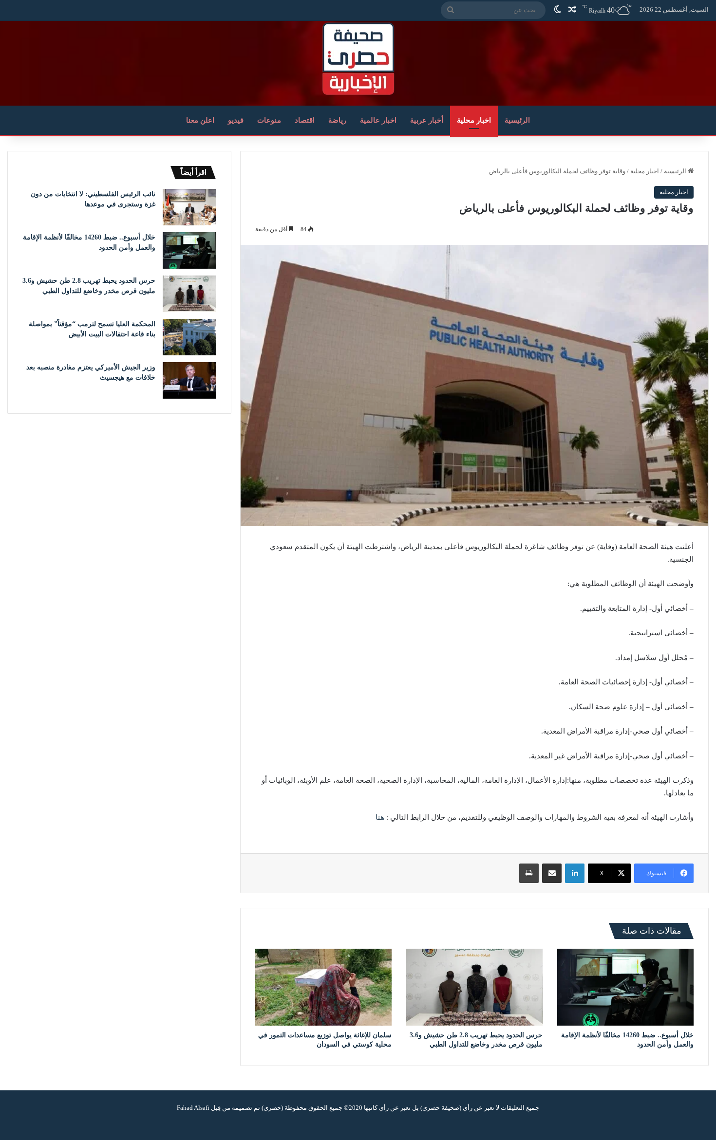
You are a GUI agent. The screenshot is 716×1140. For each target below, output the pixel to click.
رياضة (337, 120)
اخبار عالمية (378, 120)
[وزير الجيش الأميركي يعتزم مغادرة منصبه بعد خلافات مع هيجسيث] (189, 380)
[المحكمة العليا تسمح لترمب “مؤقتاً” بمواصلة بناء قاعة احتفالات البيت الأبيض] (189, 337)
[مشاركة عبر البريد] (552, 873)
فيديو (236, 120)
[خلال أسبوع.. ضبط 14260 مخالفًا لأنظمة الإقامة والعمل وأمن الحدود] (625, 987)
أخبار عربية (426, 120)
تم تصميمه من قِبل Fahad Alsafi (218, 1107)
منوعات (269, 120)
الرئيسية (517, 120)
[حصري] (358, 58)
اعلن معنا (200, 120)
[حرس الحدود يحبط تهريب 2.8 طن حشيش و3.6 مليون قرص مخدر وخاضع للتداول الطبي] (474, 987)
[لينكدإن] (574, 873)
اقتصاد (305, 120)
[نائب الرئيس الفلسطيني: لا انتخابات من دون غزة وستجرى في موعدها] (189, 207)
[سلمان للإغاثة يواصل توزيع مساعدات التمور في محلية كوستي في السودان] (323, 987)
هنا (380, 817)
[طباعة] (529, 873)
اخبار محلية (474, 120)
